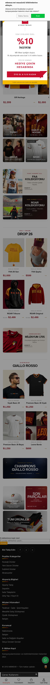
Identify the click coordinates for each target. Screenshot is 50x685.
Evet (38, 16)
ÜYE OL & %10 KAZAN (25, 74)
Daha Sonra (23, 16)
